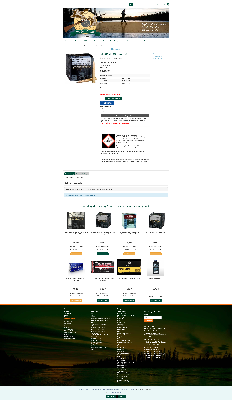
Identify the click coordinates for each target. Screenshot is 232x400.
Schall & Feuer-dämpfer (124, 353)
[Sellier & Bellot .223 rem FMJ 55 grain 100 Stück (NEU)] (76, 220)
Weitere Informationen (128, 41)
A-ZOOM (93, 317)
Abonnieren (148, 321)
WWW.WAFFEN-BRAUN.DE (152, 351)
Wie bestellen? (68, 331)
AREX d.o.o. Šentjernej (97, 329)
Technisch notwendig (115, 392)
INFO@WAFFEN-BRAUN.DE (152, 349)
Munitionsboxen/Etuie (123, 340)
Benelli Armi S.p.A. (96, 340)
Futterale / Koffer (122, 322)
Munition (119, 338)
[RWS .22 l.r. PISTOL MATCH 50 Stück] (129, 267)
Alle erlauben (111, 396)
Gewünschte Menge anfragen (125, 116)
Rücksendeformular (70, 338)
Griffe (118, 331)
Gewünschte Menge (82, 174)
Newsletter (67, 334)
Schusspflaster (121, 364)
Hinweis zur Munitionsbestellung (106, 41)
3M (92, 315)
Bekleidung (120, 317)
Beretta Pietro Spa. (96, 342)
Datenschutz (68, 327)
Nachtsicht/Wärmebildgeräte (125, 342)
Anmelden (160, 4)
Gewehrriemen (121, 329)
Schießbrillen (121, 358)
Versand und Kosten (70, 333)
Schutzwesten (121, 355)
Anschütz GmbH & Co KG (98, 328)
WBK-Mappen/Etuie (123, 371)
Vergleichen (156, 54)
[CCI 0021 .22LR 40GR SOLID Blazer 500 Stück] (103, 267)
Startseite (68, 41)
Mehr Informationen (76, 254)
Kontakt (66, 311)
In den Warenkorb (114, 98)
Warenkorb (67, 313)
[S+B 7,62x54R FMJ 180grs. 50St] (156, 220)
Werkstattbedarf (122, 373)
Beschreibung (69, 174)
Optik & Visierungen (123, 344)
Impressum (67, 324)
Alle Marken (94, 311)
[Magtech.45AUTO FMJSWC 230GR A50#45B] (76, 267)
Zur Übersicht (117, 49)
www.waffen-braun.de (146, 41)
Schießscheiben (122, 360)
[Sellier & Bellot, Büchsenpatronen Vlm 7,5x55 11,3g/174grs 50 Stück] (103, 220)
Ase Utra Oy (94, 333)
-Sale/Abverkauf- (122, 311)
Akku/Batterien (121, 313)
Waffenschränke (122, 369)
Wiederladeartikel (122, 376)
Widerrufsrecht (68, 329)
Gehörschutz (121, 326)
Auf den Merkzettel (157, 56)
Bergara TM (94, 344)
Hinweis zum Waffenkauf (83, 41)
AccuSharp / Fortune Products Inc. (101, 319)
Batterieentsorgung (69, 336)
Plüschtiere (120, 346)
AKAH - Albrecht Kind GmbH (99, 324)
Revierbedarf (121, 349)
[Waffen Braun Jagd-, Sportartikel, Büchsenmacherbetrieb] (85, 23)
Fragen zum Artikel (157, 58)
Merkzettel (67, 317)
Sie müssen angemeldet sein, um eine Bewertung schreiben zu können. (90, 189)
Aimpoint (93, 322)
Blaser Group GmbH (97, 346)
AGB (65, 325)
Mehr (92, 349)
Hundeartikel (121, 335)
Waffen (119, 357)
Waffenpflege (121, 367)
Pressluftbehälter (122, 366)
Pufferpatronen (121, 347)
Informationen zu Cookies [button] (143, 389)
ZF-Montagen (121, 378)
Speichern (122, 396)
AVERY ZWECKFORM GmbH (99, 335)
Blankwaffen (120, 319)
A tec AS (93, 313)
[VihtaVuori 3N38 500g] (156, 267)
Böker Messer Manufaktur (98, 347)
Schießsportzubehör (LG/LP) (125, 362)
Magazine (120, 337)
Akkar (92, 326)
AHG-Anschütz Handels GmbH (99, 320)
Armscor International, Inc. (98, 331)
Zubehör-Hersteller (122, 380)
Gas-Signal (120, 324)
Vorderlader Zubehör (123, 375)
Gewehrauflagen (122, 328)
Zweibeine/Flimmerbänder (124, 382)
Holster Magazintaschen (124, 333)
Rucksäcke (120, 351)
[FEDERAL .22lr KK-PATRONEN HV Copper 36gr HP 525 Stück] (129, 220)
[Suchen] (131, 4)
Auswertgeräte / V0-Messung (125, 315)
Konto (66, 315)
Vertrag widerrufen (70, 319)
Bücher (119, 320)
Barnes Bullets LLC (96, 338)
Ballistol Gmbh (95, 337)
